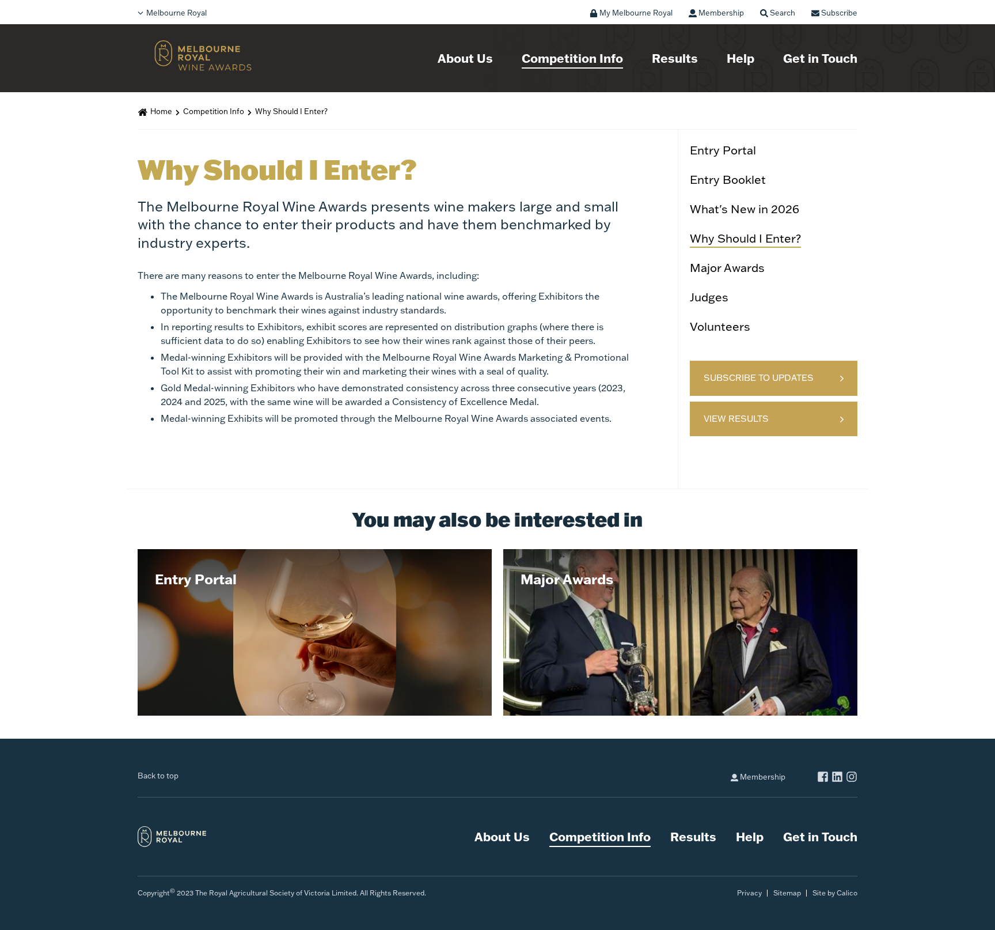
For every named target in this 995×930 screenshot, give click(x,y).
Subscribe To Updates (759, 377)
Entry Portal (723, 149)
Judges (709, 296)
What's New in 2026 (744, 208)
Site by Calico (834, 893)
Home (161, 111)
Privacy (749, 893)
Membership (761, 776)
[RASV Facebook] (823, 778)
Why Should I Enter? (745, 237)
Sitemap (787, 893)
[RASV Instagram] (851, 778)
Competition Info (572, 58)
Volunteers (720, 326)
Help (740, 58)
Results (675, 58)
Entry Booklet (728, 179)
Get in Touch (820, 58)
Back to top (158, 775)
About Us (465, 58)
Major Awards (727, 267)
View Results (736, 418)
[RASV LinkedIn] (837, 778)
